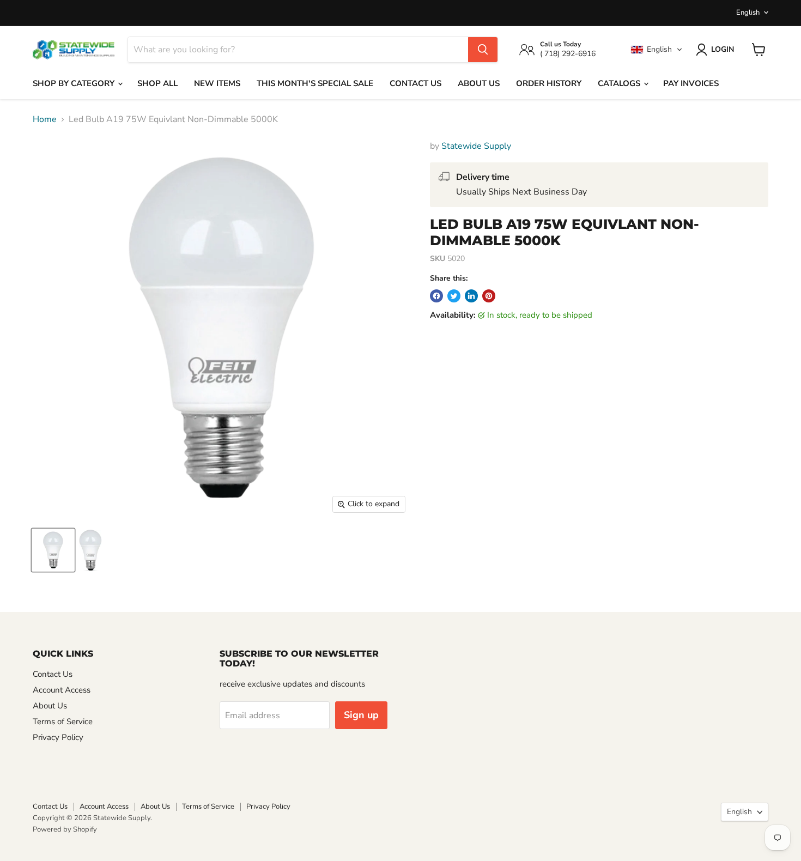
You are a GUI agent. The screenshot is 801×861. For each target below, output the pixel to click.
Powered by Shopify (65, 829)
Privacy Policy (58, 737)
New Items (217, 83)
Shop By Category (75, 83)
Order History (548, 83)
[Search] (482, 49)
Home (45, 119)
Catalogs (620, 83)
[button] (656, 49)
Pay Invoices (691, 83)
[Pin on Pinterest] (488, 295)
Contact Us (415, 83)
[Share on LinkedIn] (471, 295)
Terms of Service (63, 721)
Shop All (157, 83)
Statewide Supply (476, 146)
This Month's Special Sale (315, 83)
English (748, 12)
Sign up (361, 714)
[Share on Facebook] (436, 295)
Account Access (61, 689)
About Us (479, 83)
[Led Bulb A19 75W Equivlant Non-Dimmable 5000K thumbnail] (53, 550)
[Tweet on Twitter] (453, 295)
